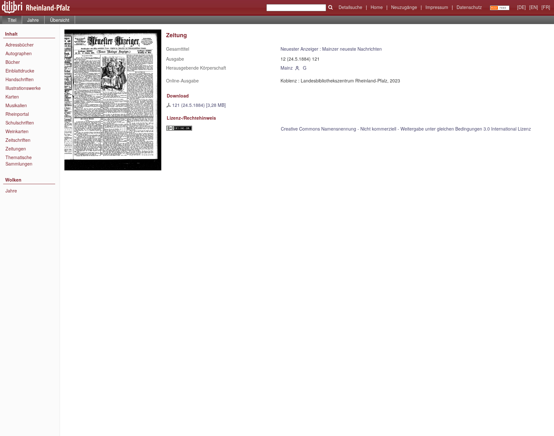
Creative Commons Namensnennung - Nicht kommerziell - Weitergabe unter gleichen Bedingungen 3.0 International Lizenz (406, 128)
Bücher (12, 62)
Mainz (287, 67)
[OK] (330, 7)
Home (377, 7)
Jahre (33, 20)
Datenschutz (469, 7)
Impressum (436, 7)
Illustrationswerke (23, 88)
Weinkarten (17, 131)
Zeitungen (15, 148)
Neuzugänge (404, 7)
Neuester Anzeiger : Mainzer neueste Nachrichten (331, 49)
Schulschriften (19, 122)
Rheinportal (17, 114)
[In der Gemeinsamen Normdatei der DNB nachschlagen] (305, 67)
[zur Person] (297, 67)
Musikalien (16, 105)
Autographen (18, 53)
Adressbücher (19, 44)
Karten (12, 96)
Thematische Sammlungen (18, 160)
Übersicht (59, 20)
